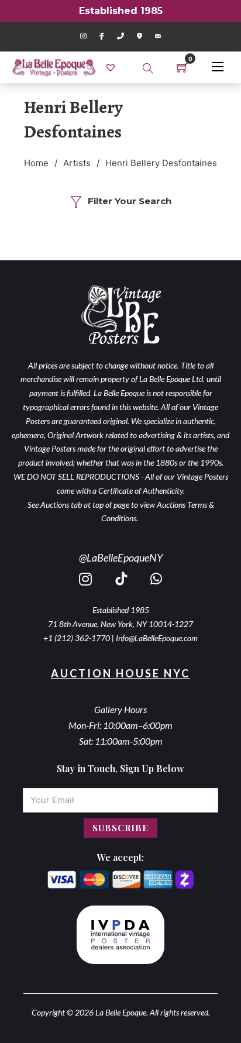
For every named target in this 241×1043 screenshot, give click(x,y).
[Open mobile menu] (217, 66)
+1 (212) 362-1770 (76, 638)
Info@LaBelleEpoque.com (157, 638)
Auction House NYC (120, 673)
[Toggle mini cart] (182, 67)
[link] (112, 67)
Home (36, 162)
